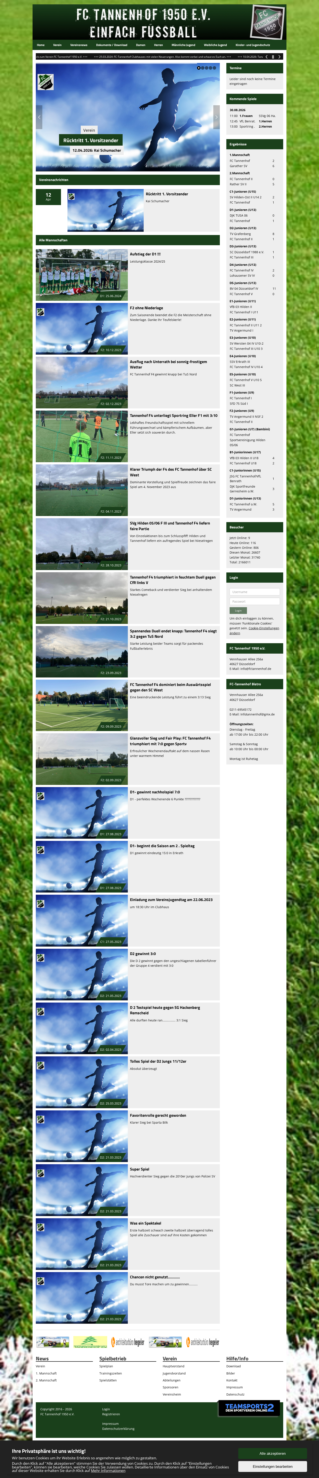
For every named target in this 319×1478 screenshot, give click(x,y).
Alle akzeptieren (273, 1454)
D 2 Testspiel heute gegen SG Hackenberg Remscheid (165, 1010)
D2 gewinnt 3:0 (143, 954)
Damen (140, 45)
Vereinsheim (172, 1394)
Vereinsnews (78, 45)
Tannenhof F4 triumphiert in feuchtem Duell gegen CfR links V (173, 579)
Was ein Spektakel (145, 1223)
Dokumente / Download (111, 45)
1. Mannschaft (46, 1373)
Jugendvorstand (174, 1373)
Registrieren (111, 1414)
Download (233, 1366)
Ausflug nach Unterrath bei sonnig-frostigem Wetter (168, 364)
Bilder (230, 1373)
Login (106, 1409)
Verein (57, 45)
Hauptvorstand (173, 1366)
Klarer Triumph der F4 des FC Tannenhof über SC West (171, 472)
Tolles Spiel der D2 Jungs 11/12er (158, 1061)
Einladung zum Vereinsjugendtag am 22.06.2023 (171, 900)
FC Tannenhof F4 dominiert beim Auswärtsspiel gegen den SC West (170, 687)
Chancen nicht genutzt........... (155, 1277)
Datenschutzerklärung (118, 1429)
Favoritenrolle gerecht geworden (158, 1115)
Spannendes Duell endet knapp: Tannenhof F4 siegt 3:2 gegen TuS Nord (173, 633)
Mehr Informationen (108, 1470)
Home (40, 45)
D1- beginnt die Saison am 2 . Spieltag (162, 846)
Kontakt (231, 1380)
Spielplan (106, 1366)
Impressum (234, 1387)
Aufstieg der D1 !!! (145, 254)
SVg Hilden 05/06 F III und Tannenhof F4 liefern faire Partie (170, 525)
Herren (158, 45)
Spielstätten (108, 1380)
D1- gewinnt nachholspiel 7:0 (155, 792)
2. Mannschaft (46, 1380)
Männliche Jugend (183, 45)
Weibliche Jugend (215, 45)
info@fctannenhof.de (255, 669)
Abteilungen (172, 1380)
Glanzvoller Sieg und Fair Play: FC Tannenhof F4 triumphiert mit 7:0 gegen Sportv (170, 740)
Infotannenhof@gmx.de (257, 714)
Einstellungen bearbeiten (273, 1467)
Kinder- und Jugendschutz (253, 45)
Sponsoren (170, 1387)
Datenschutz (235, 1394)
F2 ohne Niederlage (146, 308)
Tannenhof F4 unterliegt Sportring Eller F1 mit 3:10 (173, 415)
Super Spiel (139, 1169)
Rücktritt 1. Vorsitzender (90, 140)
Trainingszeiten (110, 1373)
